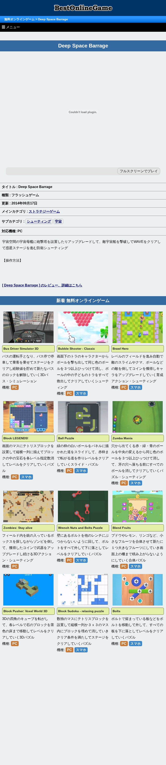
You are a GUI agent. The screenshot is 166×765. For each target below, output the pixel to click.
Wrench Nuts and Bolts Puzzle (80, 527)
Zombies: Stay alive (17, 527)
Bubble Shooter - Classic (76, 348)
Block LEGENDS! (15, 438)
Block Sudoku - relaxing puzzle (81, 611)
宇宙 (58, 221)
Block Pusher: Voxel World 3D (25, 611)
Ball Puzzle (66, 438)
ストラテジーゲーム (44, 211)
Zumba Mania (122, 438)
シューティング (39, 221)
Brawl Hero (121, 348)
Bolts (116, 611)
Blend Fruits (122, 527)
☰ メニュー (11, 27)
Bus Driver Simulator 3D (20, 348)
